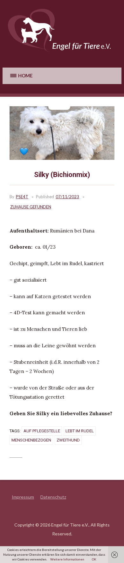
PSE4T (22, 196)
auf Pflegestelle (42, 431)
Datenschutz (53, 497)
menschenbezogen (31, 440)
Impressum (23, 497)
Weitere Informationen (67, 559)
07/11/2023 (67, 196)
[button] (21, 76)
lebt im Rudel (79, 431)
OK (94, 559)
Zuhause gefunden (30, 206)
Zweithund (68, 440)
